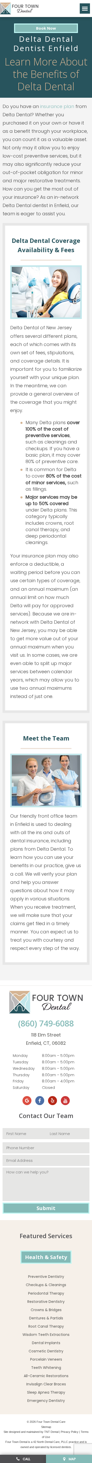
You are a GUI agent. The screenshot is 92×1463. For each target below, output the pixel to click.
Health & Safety (46, 1257)
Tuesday (20, 1062)
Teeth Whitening (46, 1367)
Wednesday (24, 1068)
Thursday (21, 1075)
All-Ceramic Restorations (46, 1375)
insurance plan (57, 106)
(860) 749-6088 (46, 1023)
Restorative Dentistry (46, 1301)
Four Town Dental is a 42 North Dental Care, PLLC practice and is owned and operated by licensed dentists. (46, 1444)
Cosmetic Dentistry (46, 1351)
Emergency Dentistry (46, 1400)
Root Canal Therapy (46, 1326)
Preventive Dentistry (46, 1276)
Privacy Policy (69, 1431)
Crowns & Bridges (46, 1309)
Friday (18, 1081)
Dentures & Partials (46, 1318)
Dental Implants (46, 1342)
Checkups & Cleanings (46, 1284)
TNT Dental (51, 1431)
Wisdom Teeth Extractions (46, 1334)
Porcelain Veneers (46, 1359)
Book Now (46, 28)
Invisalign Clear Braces (46, 1384)
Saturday (21, 1087)
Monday (20, 1055)
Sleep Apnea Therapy (46, 1392)
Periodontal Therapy (46, 1293)
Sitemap (46, 1426)
